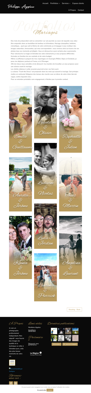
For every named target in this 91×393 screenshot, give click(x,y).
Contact (81, 10)
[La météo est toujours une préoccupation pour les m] (75, 338)
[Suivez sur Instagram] (16, 383)
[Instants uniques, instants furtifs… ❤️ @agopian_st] (54, 338)
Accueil (45, 3)
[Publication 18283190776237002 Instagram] (68, 331)
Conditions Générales (32, 330)
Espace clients (78, 3)
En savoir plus (41, 390)
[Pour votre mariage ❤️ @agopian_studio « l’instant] (68, 338)
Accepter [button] (50, 390)
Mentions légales (34, 327)
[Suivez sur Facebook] (11, 383)
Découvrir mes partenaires (33, 344)
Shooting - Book (74, 309)
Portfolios (54, 3)
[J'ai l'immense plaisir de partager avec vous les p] (61, 331)
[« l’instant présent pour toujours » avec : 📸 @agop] (75, 331)
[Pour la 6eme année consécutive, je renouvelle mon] (54, 331)
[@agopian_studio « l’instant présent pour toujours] (61, 338)
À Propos (72, 10)
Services (65, 3)
